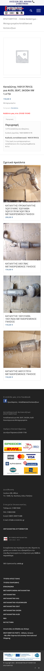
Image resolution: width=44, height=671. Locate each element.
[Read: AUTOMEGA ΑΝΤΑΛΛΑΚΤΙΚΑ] (5, 539)
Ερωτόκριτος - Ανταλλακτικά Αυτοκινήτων (23, 402)
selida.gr (20, 563)
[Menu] (36, 10)
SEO (4, 563)
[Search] (29, 10)
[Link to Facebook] (35, 668)
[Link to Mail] (39, 668)
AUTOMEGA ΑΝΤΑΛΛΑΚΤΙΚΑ (18, 537)
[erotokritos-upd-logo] (18, 10)
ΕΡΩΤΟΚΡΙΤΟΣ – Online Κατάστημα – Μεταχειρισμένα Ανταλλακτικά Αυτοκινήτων (20, 23)
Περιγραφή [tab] (9, 119)
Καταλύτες (14, 108)
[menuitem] (29, 10)
